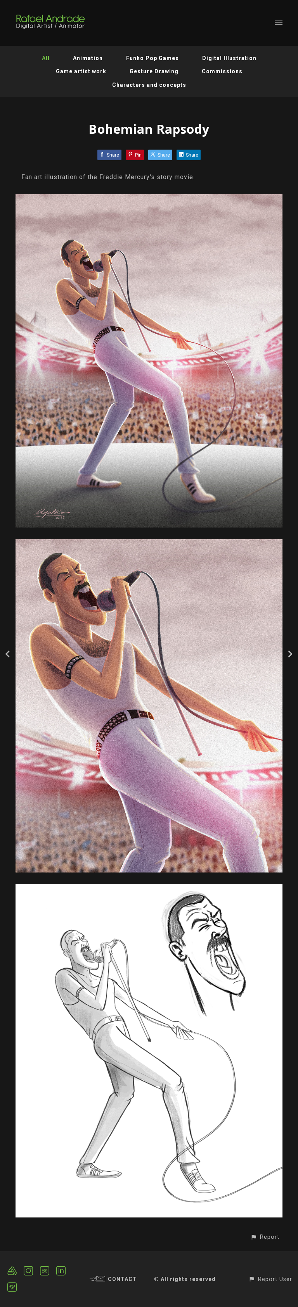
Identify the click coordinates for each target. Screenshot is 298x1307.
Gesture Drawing (154, 71)
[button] (264, 1237)
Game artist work (81, 71)
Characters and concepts (149, 85)
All (46, 58)
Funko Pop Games (152, 58)
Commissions (222, 71)
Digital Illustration (229, 58)
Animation (88, 58)
